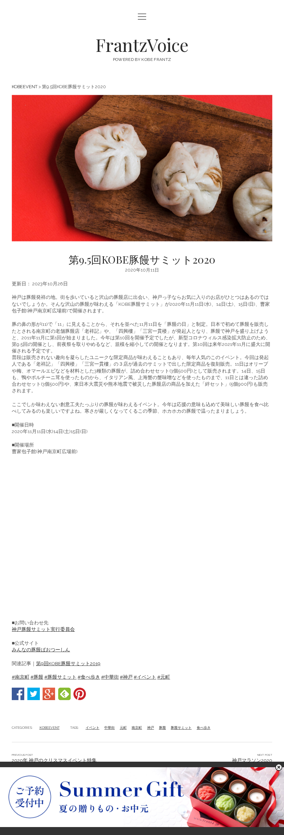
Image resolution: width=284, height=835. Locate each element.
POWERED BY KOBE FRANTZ (142, 59)
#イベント (145, 677)
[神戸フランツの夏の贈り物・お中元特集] (142, 825)
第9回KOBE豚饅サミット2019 (68, 663)
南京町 (137, 728)
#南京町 (20, 677)
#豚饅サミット (60, 677)
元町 (123, 728)
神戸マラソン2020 (252, 760)
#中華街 (110, 677)
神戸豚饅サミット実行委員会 (43, 629)
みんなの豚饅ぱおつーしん (41, 649)
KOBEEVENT (24, 86)
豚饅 (162, 728)
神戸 (150, 728)
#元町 (163, 677)
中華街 (109, 728)
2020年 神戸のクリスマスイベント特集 (54, 760)
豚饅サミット (181, 728)
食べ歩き (204, 728)
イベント (92, 728)
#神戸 (126, 677)
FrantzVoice (142, 44)
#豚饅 (36, 677)
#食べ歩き (89, 677)
